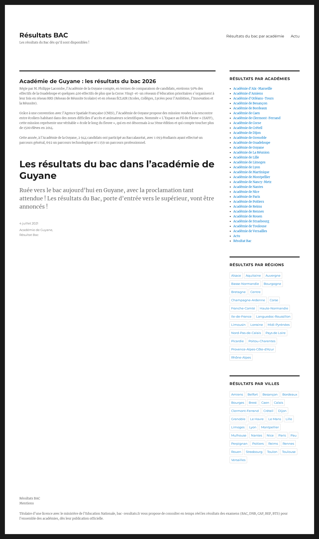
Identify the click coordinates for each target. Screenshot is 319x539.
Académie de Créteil (247, 128)
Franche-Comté (243, 308)
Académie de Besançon (250, 103)
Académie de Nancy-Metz (252, 182)
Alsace (236, 275)
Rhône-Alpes (241, 357)
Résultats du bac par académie (255, 36)
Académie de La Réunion (251, 152)
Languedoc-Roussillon (273, 316)
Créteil (268, 411)
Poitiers (258, 443)
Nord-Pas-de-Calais (246, 333)
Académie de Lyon (246, 167)
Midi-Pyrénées (279, 324)
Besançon (270, 394)
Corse (274, 300)
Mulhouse (238, 435)
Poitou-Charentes (261, 341)
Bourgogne (272, 284)
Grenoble (238, 419)
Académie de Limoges (249, 162)
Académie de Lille (246, 157)
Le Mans (274, 419)
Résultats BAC (43, 35)
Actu (295, 36)
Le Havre (257, 419)
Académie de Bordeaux (250, 108)
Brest (253, 402)
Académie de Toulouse (249, 226)
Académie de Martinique (251, 172)
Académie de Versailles (250, 231)
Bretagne (238, 292)
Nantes (256, 435)
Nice (270, 435)
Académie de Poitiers (248, 202)
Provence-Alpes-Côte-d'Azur (252, 349)
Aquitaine (253, 275)
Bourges (237, 402)
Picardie (237, 341)
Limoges (238, 427)
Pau (294, 435)
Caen (265, 402)
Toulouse (289, 452)
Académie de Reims (247, 207)
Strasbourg (254, 452)
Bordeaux (289, 394)
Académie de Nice (246, 192)
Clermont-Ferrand (245, 411)
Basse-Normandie (245, 284)
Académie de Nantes (248, 187)
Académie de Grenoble (249, 138)
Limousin (238, 324)
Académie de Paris (246, 197)
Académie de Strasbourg (251, 221)
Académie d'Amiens (248, 93)
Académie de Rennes (248, 211)
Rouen (236, 452)
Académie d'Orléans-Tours (253, 98)
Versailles (238, 460)
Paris (282, 435)
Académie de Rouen (247, 216)
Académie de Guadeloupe (251, 143)
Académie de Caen (246, 113)
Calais (278, 402)
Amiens (237, 394)
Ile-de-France (241, 316)
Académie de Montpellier (251, 177)
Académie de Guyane (35, 230)
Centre (255, 292)
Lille (289, 419)
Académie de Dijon (247, 133)
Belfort (253, 394)
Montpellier (270, 427)
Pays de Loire (276, 333)
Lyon (252, 427)
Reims (273, 443)
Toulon (272, 452)
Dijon (282, 411)
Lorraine (256, 324)
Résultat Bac (29, 235)
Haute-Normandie (274, 308)
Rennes (288, 443)
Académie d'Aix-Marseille (252, 89)
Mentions (26, 503)
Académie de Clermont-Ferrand (256, 118)
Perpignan (239, 443)
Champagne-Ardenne (248, 300)
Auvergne (273, 275)
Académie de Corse (247, 123)
